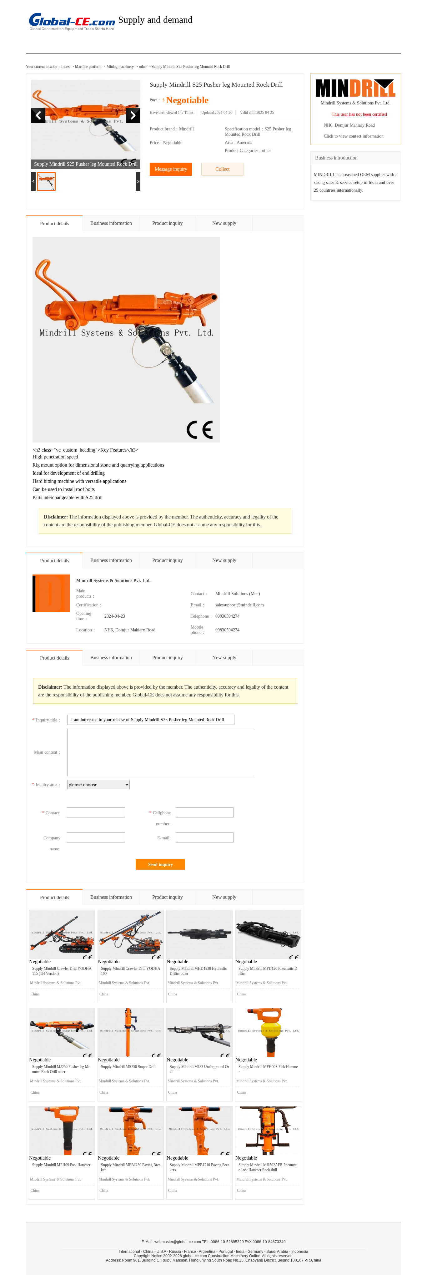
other (143, 66)
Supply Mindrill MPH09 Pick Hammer (61, 1165)
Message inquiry (171, 169)
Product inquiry (167, 223)
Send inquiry (160, 864)
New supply (224, 223)
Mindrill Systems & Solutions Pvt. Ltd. (113, 580)
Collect (222, 169)
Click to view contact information (354, 136)
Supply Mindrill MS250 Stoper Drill (128, 1067)
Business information (111, 223)
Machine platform (88, 66)
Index (65, 66)
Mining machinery (120, 66)
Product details (54, 223)
